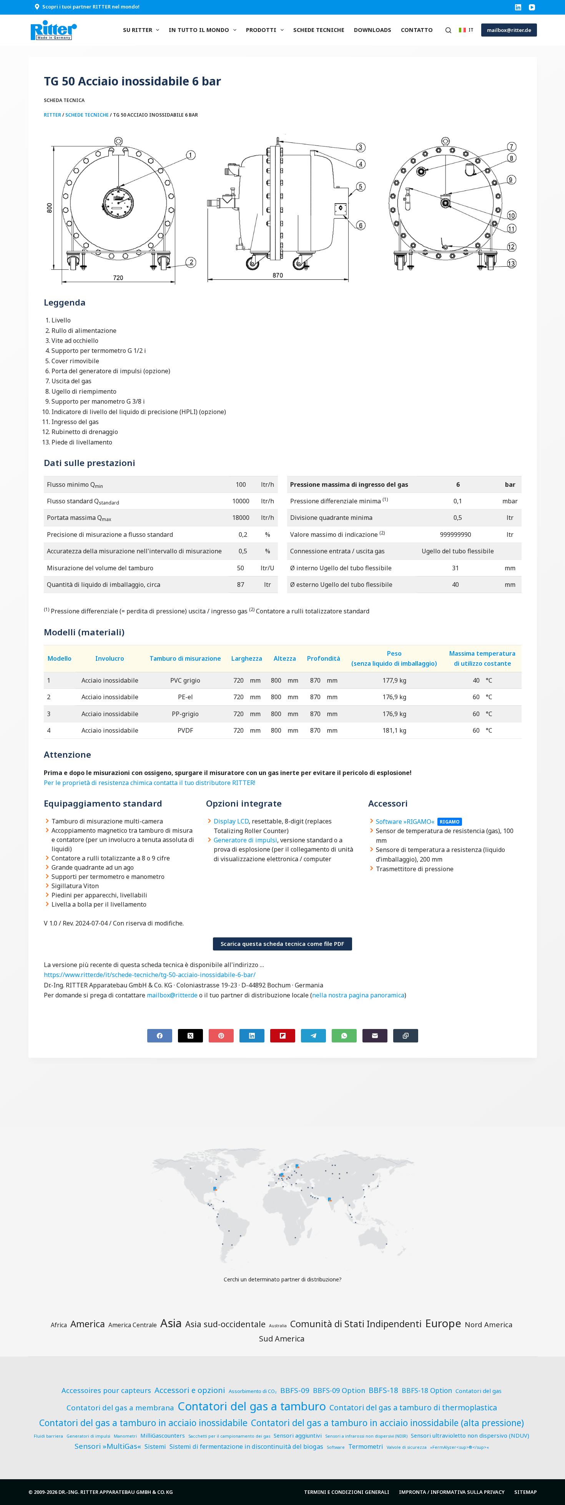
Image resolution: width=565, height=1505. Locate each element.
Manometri (125, 1436)
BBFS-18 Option (427, 1390)
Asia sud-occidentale (225, 1324)
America (87, 1323)
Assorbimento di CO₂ (253, 1391)
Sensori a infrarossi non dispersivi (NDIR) (366, 1436)
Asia (171, 1323)
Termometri (365, 1446)
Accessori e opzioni (190, 1390)
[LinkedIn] (518, 7)
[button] (466, 29)
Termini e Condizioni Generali (346, 1492)
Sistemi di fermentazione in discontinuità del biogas (246, 1446)
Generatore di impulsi (245, 840)
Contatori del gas (478, 1391)
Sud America (281, 1338)
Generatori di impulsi (88, 1436)
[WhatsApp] (344, 1035)
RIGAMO (450, 821)
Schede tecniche (318, 29)
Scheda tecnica (64, 100)
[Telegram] (313, 1035)
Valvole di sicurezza (407, 1447)
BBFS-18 (383, 1390)
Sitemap (525, 1492)
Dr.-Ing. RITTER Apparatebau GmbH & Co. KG (115, 1491)
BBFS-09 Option (339, 1390)
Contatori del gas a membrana (120, 1408)
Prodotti (261, 29)
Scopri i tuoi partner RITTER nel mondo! (91, 6)
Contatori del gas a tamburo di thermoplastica (413, 1407)
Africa (59, 1325)
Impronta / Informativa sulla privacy (452, 1492)
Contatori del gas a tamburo (252, 1406)
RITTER (52, 115)
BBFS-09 (294, 1390)
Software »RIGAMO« (405, 821)
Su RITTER (137, 29)
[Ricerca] (448, 30)
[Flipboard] (282, 1035)
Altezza (285, 658)
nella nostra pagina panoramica (358, 995)
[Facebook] (159, 1035)
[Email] (374, 1035)
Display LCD (231, 821)
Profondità (323, 658)
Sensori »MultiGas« (108, 1446)
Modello (59, 658)
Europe (443, 1323)
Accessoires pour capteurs (106, 1390)
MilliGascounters (162, 1435)
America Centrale (132, 1325)
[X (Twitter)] (190, 1035)
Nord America (489, 1324)
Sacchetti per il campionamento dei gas (229, 1436)
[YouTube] (532, 7)
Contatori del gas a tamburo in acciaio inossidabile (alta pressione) (387, 1423)
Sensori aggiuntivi (298, 1435)
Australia (278, 1325)
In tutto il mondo (199, 29)
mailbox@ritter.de (509, 30)
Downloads (372, 29)
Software (336, 1447)
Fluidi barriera (48, 1436)
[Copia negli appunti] (405, 1035)
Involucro (109, 658)
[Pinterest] (221, 1035)
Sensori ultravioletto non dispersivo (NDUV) (470, 1435)
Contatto (417, 29)
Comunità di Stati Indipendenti (356, 1324)
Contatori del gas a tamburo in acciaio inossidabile (143, 1422)
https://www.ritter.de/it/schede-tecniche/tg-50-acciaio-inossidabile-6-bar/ (150, 974)
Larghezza (246, 658)
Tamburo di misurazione (185, 658)
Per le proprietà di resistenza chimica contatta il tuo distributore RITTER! (149, 782)
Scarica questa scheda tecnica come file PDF (282, 943)
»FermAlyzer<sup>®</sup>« (459, 1447)
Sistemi (155, 1446)
